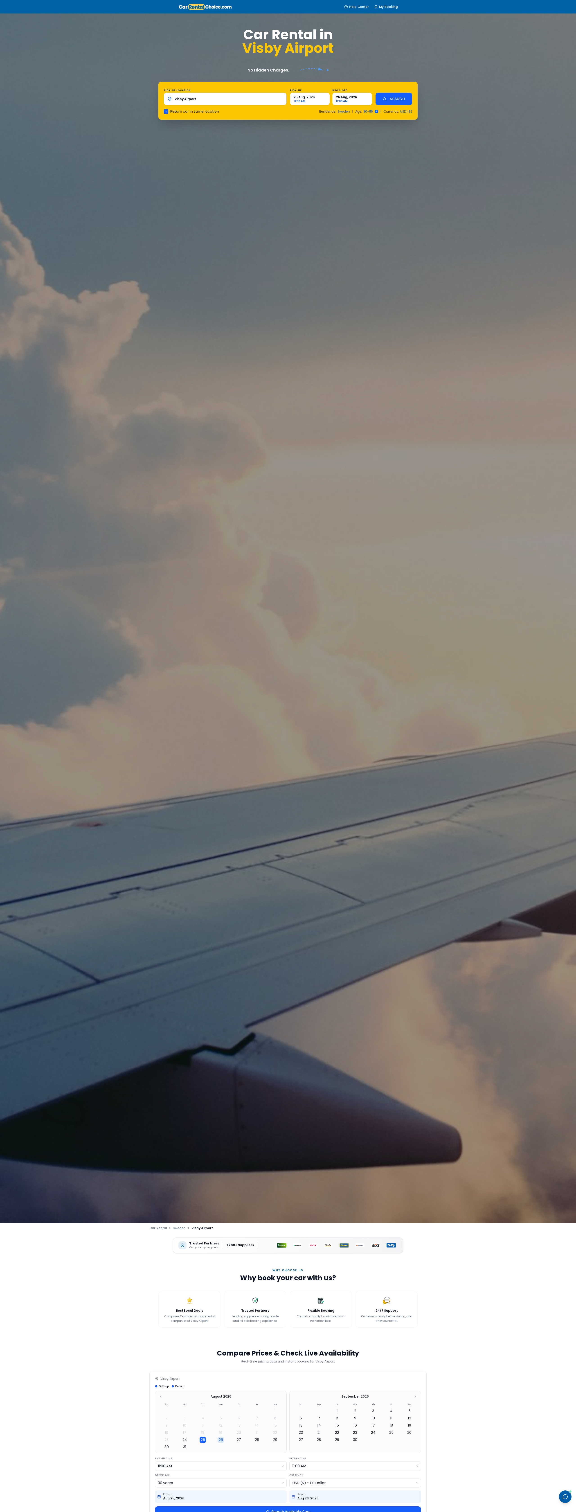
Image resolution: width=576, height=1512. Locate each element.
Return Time (297, 1458)
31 (184, 1446)
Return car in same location (194, 111)
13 (239, 1425)
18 (203, 1432)
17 (184, 1432)
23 (166, 1439)
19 (220, 1432)
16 (166, 1432)
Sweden (344, 111)
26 (221, 1439)
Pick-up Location (177, 90)
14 (257, 1425)
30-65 (368, 111)
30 (166, 1446)
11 (203, 1425)
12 (220, 1425)
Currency (296, 1475)
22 (275, 1432)
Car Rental (158, 1228)
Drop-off (339, 90)
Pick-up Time (163, 1458)
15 (275, 1425)
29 (275, 1439)
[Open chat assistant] (565, 1496)
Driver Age (162, 1475)
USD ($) (406, 111)
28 (257, 1439)
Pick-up (296, 90)
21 (257, 1432)
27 (239, 1439)
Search (397, 98)
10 (184, 1425)
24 (184, 1439)
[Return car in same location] (166, 111)
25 (203, 1439)
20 (239, 1432)
